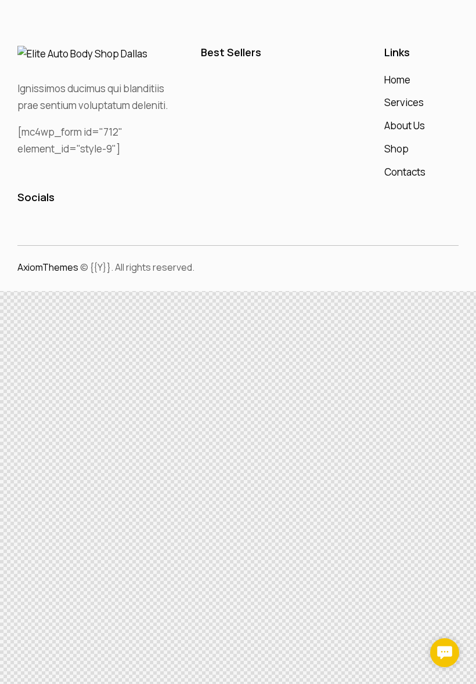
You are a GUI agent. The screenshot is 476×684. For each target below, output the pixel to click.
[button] (444, 652)
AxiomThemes (47, 267)
